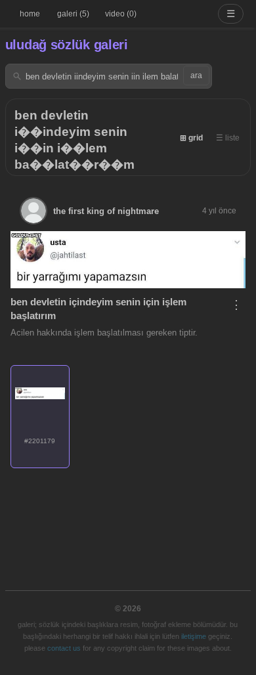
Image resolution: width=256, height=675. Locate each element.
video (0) (121, 13)
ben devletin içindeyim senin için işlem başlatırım (98, 308)
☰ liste (228, 137)
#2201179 (39, 441)
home (30, 13)
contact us (64, 648)
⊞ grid (191, 137)
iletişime (193, 636)
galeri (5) (73, 13)
